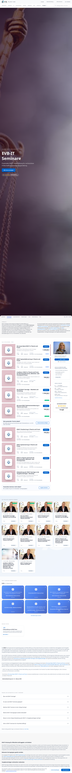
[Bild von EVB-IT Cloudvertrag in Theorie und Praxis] (8, 434)
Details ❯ (46, 346)
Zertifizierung (39, 5)
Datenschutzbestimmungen (11, 771)
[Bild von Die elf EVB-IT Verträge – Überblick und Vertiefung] (8, 394)
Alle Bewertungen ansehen (36, 615)
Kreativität (24, 5)
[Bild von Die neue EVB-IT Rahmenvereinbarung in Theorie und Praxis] (8, 410)
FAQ (40, 316)
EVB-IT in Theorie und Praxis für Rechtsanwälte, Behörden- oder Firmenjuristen (25, 459)
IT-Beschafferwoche (44, 666)
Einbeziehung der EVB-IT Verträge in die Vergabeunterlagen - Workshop (28, 472)
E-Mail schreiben (62, 361)
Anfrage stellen (58, 377)
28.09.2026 (34, 397)
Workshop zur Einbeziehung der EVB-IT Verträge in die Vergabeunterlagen (30, 658)
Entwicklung (10, 5)
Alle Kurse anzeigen (9, 170)
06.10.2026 (33, 436)
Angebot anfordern (44, 487)
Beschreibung (35, 316)
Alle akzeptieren (66, 769)
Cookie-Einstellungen (55, 769)
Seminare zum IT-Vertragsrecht (10, 149)
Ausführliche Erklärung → (59, 397)
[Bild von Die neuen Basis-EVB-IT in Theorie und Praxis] (8, 350)
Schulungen (9, 316)
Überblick (3, 316)
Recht (34, 5)
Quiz (29, 316)
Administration (4, 5)
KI (13, 5)
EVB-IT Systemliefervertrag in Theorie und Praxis (28, 359)
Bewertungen (24, 316)
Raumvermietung (50, 1)
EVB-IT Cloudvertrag (53, 329)
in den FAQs (26, 729)
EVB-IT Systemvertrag (55, 327)
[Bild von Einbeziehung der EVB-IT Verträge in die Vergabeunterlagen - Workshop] (8, 476)
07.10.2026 (33, 413)
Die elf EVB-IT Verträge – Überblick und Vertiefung (27, 390)
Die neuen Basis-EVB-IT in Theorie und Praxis (27, 346)
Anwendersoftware (18, 5)
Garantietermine (16, 316)
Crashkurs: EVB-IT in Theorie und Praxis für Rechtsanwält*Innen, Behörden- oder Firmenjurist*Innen (28, 373)
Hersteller (44, 5)
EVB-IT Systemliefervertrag (9, 756)
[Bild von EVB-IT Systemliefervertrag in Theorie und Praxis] (8, 363)
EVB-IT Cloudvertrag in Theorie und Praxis (28, 429)
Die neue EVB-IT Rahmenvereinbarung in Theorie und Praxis (28, 406)
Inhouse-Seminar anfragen (42, 422)
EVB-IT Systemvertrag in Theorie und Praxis (27, 445)
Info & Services (59, 1)
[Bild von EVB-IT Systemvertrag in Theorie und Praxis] (8, 449)
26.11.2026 (31, 381)
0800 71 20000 (62, 359)
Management (30, 5)
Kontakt (42, 1)
